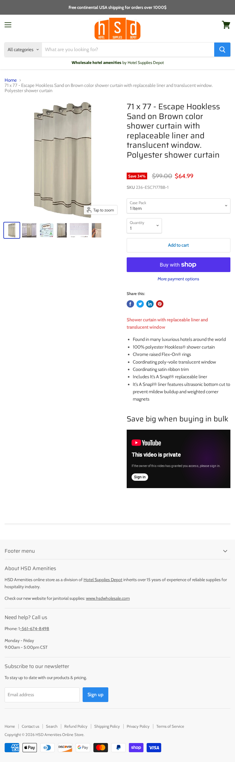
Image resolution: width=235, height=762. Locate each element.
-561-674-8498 (34, 628)
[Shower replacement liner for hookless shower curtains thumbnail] (96, 230)
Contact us (30, 726)
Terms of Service (170, 726)
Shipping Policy (107, 726)
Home (11, 80)
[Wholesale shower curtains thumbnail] (46, 230)
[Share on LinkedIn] (150, 304)
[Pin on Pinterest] (159, 304)
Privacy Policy (138, 726)
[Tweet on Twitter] (140, 304)
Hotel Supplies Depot (103, 579)
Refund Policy (76, 726)
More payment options (178, 278)
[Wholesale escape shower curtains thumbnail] (29, 230)
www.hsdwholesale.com (108, 598)
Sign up (95, 694)
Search (52, 726)
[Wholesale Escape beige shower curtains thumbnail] (61, 230)
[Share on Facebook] (130, 304)
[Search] (222, 50)
